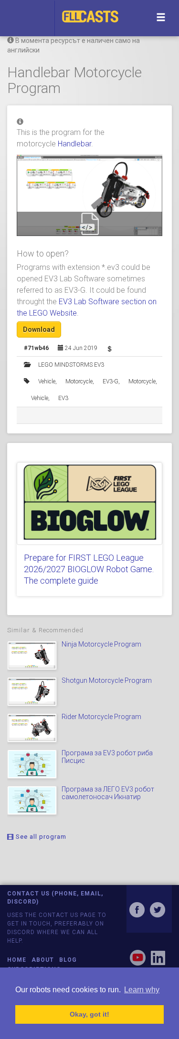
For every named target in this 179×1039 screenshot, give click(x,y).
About (43, 960)
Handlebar (74, 143)
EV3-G (110, 381)
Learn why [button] (141, 990)
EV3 (63, 398)
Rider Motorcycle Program (101, 716)
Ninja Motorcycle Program (101, 644)
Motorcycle (79, 381)
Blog (68, 960)
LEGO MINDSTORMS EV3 (71, 364)
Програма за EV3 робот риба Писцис (107, 756)
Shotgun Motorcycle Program (107, 680)
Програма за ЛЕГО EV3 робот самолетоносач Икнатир (108, 792)
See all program (40, 836)
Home (16, 960)
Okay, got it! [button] (89, 1014)
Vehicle (46, 381)
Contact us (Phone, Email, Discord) (55, 897)
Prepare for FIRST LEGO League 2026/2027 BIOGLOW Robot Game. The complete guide (89, 569)
